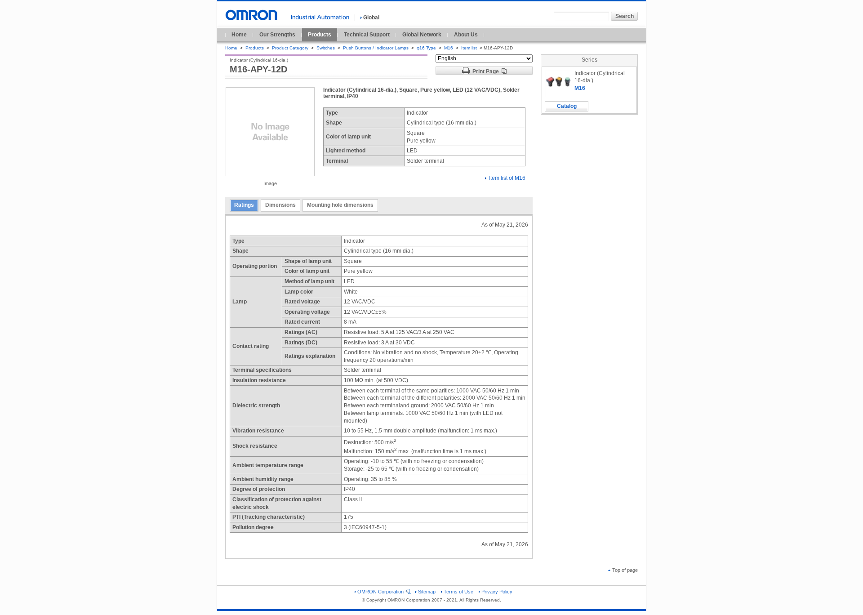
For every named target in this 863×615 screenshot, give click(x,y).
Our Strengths (277, 34)
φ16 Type (426, 47)
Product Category (290, 47)
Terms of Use (458, 591)
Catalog (567, 106)
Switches (325, 47)
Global (371, 17)
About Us (466, 34)
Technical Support (367, 34)
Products (319, 34)
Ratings (244, 205)
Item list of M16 (507, 178)
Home (239, 34)
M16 (448, 47)
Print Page (485, 71)
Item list (469, 47)
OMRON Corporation (380, 591)
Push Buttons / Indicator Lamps (376, 47)
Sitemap (427, 591)
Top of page (625, 570)
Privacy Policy (496, 591)
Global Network (421, 34)
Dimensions (280, 205)
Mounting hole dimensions (340, 205)
